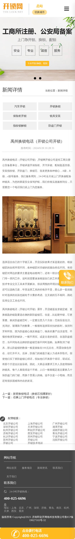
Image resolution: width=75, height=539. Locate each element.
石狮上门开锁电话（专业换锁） (32, 397)
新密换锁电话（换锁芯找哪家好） (33, 393)
